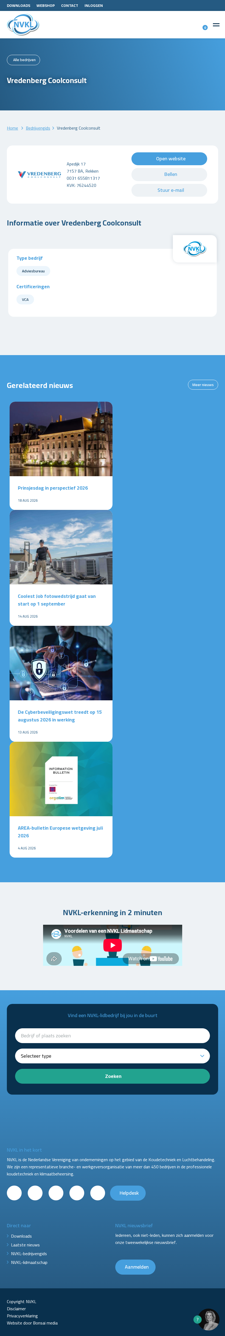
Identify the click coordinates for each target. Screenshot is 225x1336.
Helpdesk (129, 1192)
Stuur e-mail (171, 190)
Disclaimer (16, 1308)
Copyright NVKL (21, 1301)
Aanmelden (137, 1266)
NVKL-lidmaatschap (29, 1262)
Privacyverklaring (22, 1316)
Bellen (170, 174)
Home (12, 128)
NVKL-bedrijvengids (29, 1253)
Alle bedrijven (24, 59)
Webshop (45, 5)
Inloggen (94, 5)
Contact (69, 5)
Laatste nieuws (25, 1245)
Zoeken (113, 1076)
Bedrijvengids (38, 128)
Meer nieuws (203, 384)
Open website (170, 158)
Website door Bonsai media (32, 1323)
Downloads (18, 5)
